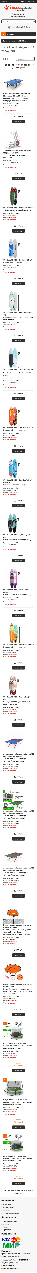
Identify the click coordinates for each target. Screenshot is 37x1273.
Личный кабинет (28, 2)
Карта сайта (6, 1230)
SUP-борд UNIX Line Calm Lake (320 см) (18, 369)
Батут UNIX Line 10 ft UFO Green (15, 1043)
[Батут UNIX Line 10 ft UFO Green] (18, 1032)
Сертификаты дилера (10, 1213)
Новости (5, 1224)
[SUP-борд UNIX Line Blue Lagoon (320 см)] (18, 301)
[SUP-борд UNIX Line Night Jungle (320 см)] (18, 523)
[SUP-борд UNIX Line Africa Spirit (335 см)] (18, 196)
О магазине (6, 1205)
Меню (5, 2)
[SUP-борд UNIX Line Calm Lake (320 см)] (18, 358)
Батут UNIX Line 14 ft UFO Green (15, 1156)
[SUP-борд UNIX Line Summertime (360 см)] (18, 685)
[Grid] (3, 59)
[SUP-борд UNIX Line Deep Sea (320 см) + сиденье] (18, 468)
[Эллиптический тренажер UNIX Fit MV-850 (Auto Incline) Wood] (18, 139)
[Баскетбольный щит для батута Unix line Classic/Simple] (18, 913)
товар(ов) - (23, 27)
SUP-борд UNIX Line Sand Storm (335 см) (18, 644)
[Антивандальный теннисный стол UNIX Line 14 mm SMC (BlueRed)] (18, 742)
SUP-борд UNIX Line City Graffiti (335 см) (18, 428)
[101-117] (15, 67)
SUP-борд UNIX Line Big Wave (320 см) (17, 260)
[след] (23, 67)
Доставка (5, 1210)
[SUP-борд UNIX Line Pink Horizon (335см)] (18, 578)
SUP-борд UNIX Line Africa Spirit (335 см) (18, 207)
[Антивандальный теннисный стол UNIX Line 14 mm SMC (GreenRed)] (18, 799)
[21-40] (11, 65)
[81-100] (31, 65)
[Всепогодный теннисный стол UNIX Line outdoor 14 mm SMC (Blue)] (18, 82)
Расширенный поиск (10, 1221)
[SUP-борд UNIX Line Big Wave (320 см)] (18, 248)
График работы (8, 1207)
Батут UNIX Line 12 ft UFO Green (15, 1100)
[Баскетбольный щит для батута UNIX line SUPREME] (18, 972)
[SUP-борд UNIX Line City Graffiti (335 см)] (18, 416)
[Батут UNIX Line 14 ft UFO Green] (18, 1144)
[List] (6, 59)
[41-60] (17, 65)
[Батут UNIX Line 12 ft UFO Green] (18, 1088)
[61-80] (24, 65)
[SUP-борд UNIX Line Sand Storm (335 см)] (18, 633)
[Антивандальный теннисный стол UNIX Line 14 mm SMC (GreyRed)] (18, 856)
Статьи (5, 1227)
